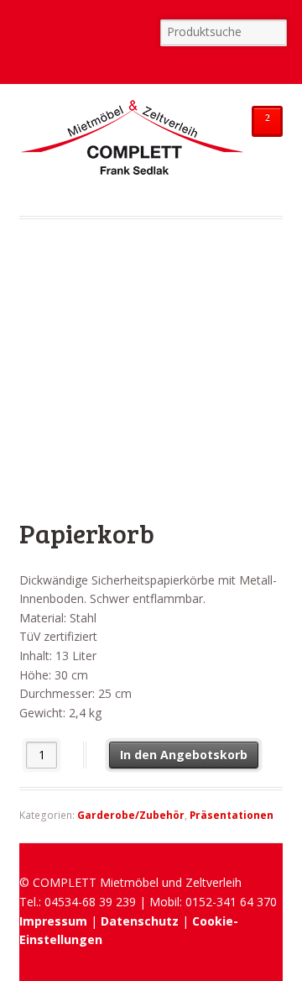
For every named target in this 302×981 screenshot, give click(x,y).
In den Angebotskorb (183, 755)
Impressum (53, 921)
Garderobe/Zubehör (131, 815)
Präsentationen (231, 815)
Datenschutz (140, 921)
